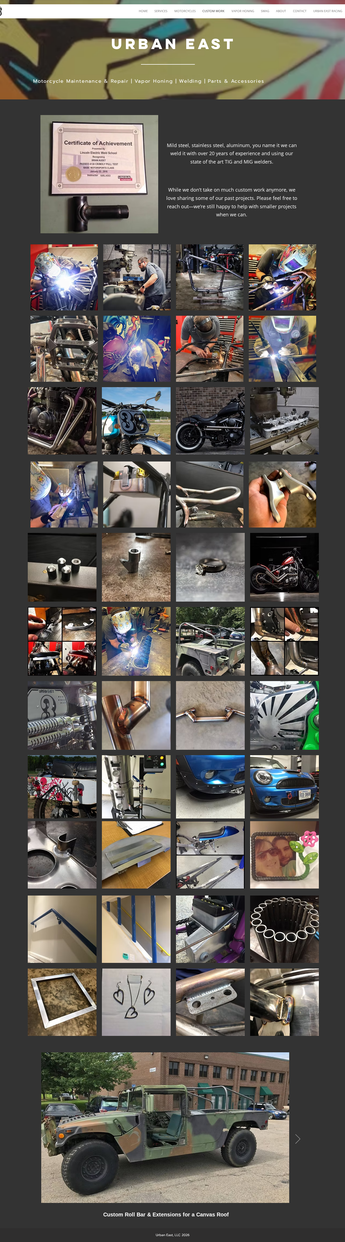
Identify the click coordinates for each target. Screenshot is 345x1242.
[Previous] (43, 1139)
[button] (64, 277)
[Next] (297, 1139)
